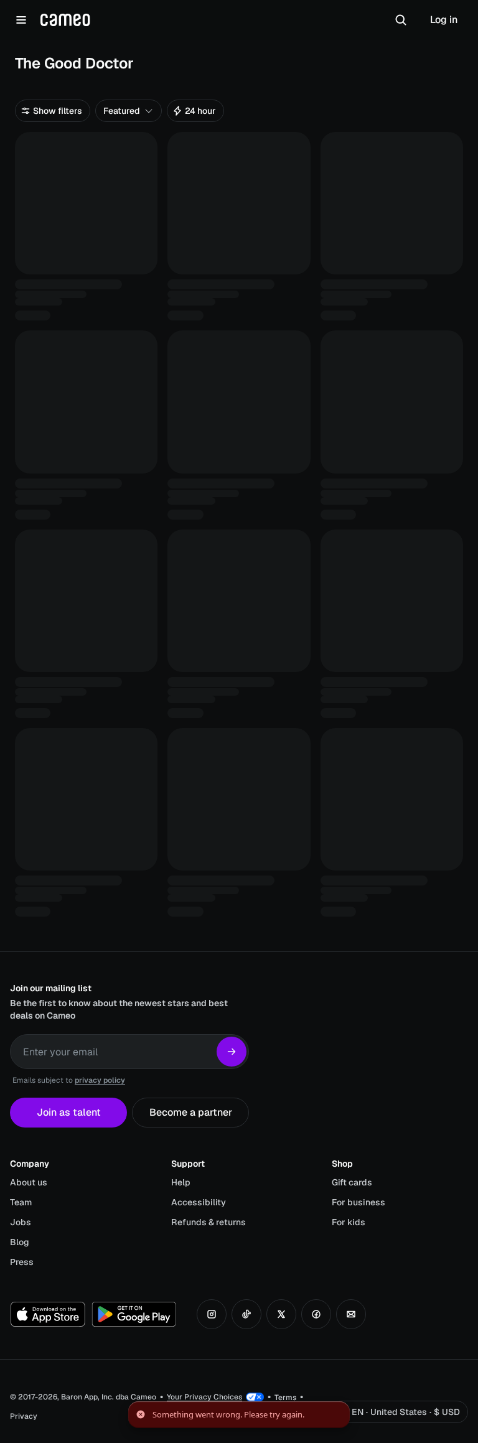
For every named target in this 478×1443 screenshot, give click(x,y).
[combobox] (128, 111)
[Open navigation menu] (21, 20)
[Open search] (401, 20)
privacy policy (100, 1080)
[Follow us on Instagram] (212, 1314)
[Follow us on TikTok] (246, 1314)
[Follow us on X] (281, 1314)
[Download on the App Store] (48, 1314)
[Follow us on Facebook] (316, 1314)
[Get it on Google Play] (134, 1314)
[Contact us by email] (351, 1314)
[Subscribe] (231, 1052)
